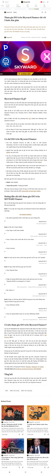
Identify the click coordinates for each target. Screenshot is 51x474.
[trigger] (5, 2)
